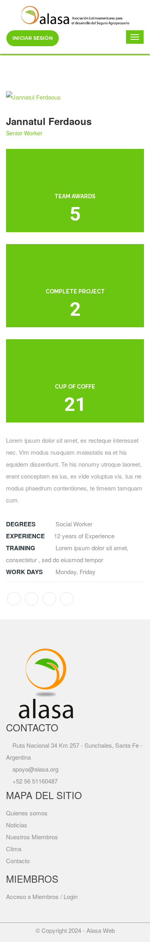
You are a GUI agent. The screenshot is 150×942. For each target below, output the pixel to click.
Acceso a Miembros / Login (42, 896)
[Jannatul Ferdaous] (75, 97)
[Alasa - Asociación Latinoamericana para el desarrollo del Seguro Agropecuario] (75, 14)
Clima (13, 848)
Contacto (18, 860)
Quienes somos (27, 813)
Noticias (16, 825)
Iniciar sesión (32, 38)
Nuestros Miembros (32, 837)
